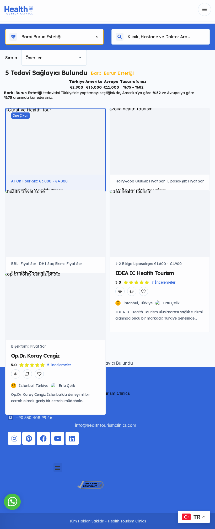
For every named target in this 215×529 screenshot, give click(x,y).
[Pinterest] (28, 438)
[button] (57, 467)
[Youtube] (57, 438)
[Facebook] (43, 438)
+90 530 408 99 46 (34, 417)
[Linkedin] (72, 438)
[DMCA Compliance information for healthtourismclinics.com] (90, 487)
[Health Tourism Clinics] (19, 9)
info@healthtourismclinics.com (105, 425)
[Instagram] (14, 438)
